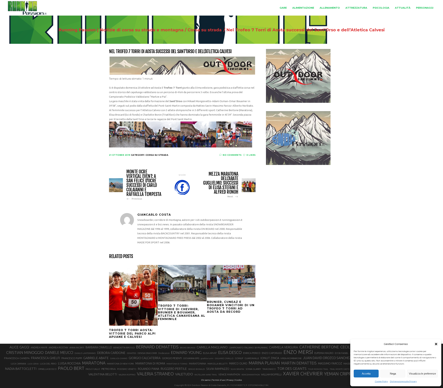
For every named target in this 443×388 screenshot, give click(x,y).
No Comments (232, 155)
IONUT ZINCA (269, 358)
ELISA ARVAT (210, 352)
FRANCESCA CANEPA (17, 358)
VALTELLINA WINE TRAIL (205, 374)
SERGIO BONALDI (196, 369)
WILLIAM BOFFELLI (271, 374)
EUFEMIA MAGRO (323, 352)
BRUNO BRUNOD (187, 348)
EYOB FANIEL (342, 353)
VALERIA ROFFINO (127, 374)
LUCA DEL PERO (48, 363)
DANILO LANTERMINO (85, 353)
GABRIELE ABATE (96, 358)
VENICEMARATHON (250, 374)
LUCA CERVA (33, 364)
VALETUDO (184, 374)
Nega (393, 373)
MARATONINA (197, 363)
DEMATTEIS (131, 353)
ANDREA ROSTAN (58, 347)
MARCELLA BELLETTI (217, 363)
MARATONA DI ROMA (150, 363)
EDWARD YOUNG (186, 352)
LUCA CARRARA (18, 363)
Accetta (366, 373)
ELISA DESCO (230, 352)
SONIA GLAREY (253, 369)
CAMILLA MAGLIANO (212, 347)
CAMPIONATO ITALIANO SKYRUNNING (248, 347)
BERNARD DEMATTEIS (157, 347)
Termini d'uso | (219, 380)
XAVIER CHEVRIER (303, 373)
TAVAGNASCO (269, 369)
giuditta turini (207, 358)
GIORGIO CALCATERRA (145, 358)
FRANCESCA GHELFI (45, 358)
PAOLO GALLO (93, 369)
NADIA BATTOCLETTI (21, 369)
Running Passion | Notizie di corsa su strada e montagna (121, 30)
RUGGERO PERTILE (174, 368)
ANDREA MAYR (39, 347)
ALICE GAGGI (19, 347)
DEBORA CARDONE (111, 353)
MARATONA (94, 363)
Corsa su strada (205, 30)
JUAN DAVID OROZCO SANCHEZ (327, 358)
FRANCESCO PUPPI (71, 358)
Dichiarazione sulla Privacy (403, 381)
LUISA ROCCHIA (69, 363)
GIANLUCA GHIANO (118, 358)
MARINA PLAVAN (264, 363)
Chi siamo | (206, 380)
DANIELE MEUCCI (59, 352)
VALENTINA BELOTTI (102, 374)
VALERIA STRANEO (155, 374)
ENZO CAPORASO (272, 352)
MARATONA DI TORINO (176, 364)
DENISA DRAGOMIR (147, 353)
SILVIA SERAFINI (237, 369)
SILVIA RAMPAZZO (217, 368)
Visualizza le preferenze (422, 373)
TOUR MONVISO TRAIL (318, 369)
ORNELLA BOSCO (47, 369)
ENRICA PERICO (251, 353)
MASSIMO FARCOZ (330, 363)
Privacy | (230, 380)
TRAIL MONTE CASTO (340, 369)
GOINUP (239, 358)
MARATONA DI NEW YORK (120, 363)
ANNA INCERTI (76, 347)
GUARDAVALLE (252, 358)
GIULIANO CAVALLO (224, 358)
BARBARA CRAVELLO (98, 347)
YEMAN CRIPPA (339, 374)
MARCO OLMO (238, 363)
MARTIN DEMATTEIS (299, 363)
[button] (436, 344)
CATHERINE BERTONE (319, 347)
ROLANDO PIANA (148, 368)
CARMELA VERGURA (283, 347)
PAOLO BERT (71, 368)
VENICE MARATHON (229, 374)
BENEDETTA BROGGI (124, 347)
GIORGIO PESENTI (172, 358)
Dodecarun (164, 353)
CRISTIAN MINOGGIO (25, 352)
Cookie (238, 380)
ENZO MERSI (298, 352)
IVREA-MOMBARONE (291, 358)
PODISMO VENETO (126, 369)
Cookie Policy (381, 381)
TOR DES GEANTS (291, 368)
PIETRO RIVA (108, 368)
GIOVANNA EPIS (191, 358)
